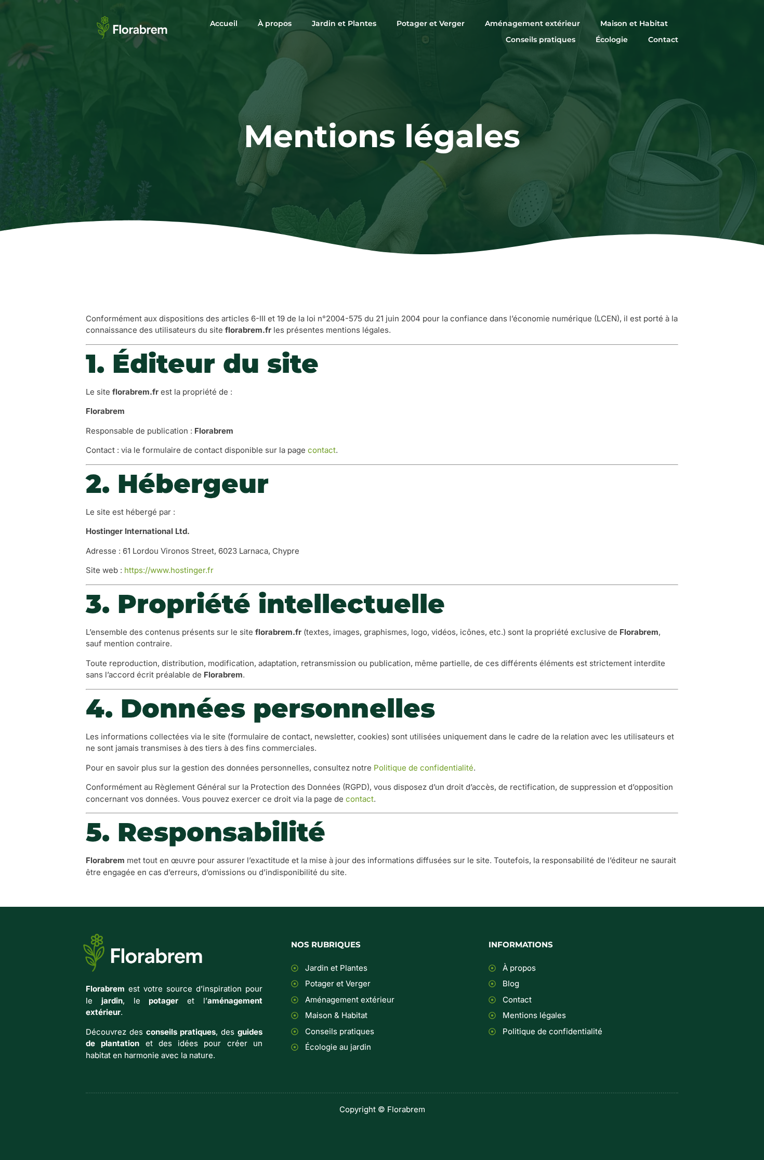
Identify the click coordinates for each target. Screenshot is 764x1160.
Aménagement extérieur (532, 23)
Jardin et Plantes (344, 23)
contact (322, 450)
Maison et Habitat (634, 23)
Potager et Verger (431, 23)
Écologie (612, 39)
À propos (275, 23)
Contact (663, 39)
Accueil (224, 23)
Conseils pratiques (540, 39)
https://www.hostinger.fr (169, 570)
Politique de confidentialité (423, 768)
